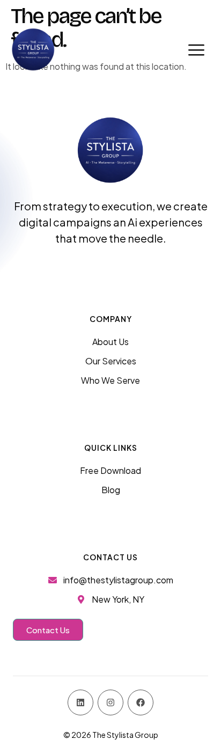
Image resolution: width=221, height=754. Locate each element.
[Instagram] (110, 702)
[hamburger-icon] (196, 49)
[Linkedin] (80, 702)
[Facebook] (140, 702)
